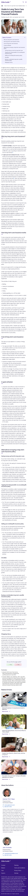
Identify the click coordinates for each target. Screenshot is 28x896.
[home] (5, 2)
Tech (2, 870)
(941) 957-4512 (8, 855)
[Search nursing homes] (23, 2)
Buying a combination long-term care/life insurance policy (13, 60)
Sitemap (16, 873)
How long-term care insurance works (11, 41)
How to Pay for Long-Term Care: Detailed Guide (14, 5)
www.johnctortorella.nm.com (11, 853)
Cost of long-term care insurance (11, 43)
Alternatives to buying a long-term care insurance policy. (14, 48)
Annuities (7, 57)
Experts (3, 873)
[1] (12, 152)
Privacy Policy (17, 870)
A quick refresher (7, 45)
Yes (11, 664)
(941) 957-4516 (8, 806)
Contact (3, 865)
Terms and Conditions (19, 868)
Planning (16, 865)
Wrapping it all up (8, 62)
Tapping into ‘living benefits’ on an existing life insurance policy (15, 53)
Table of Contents (6, 38)
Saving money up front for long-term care (14, 50)
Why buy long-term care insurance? (11, 39)
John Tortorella (7, 847)
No (18, 664)
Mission (3, 868)
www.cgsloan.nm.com (9, 805)
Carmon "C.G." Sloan (9, 799)
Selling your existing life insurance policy (13, 55)
